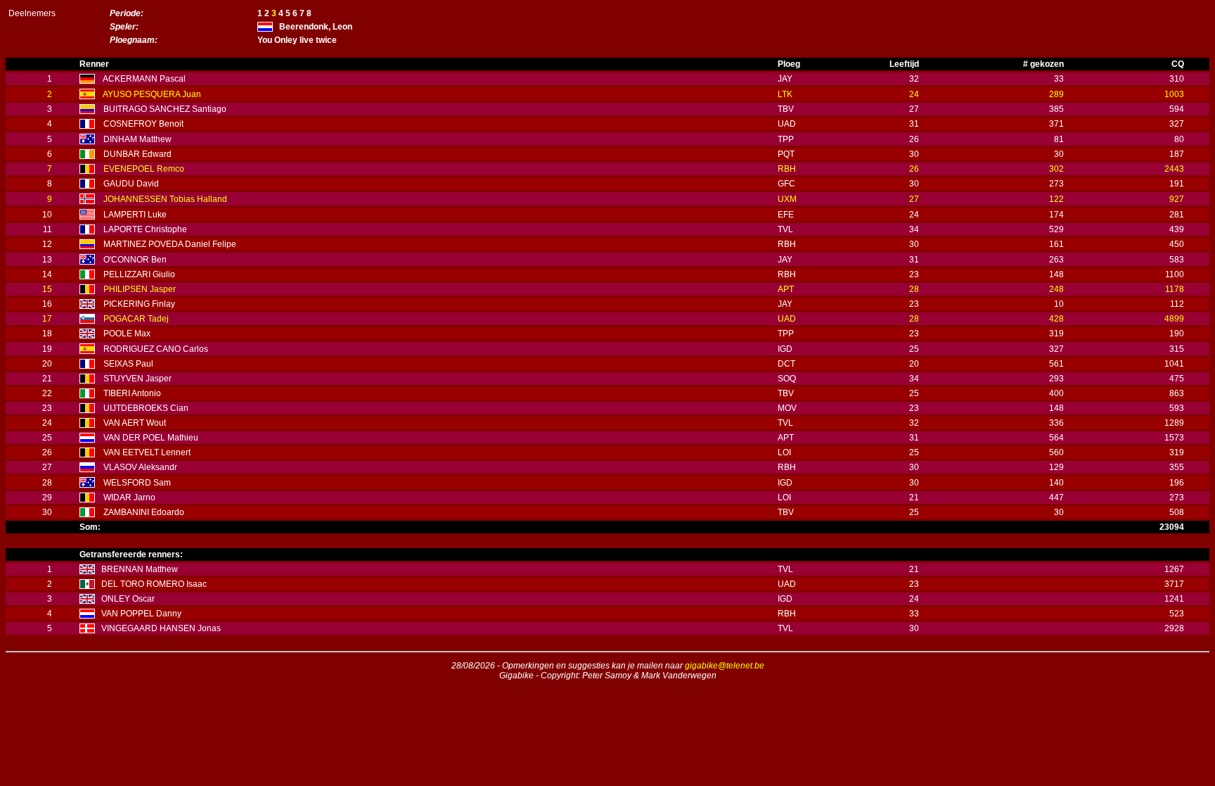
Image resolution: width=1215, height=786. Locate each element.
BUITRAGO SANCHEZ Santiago (164, 109)
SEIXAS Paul (128, 364)
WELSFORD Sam (137, 483)
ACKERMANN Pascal (144, 79)
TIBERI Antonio (132, 393)
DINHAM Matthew (137, 139)
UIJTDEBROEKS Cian (145, 408)
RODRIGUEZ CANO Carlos (155, 349)
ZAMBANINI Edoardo (143, 512)
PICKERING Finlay (139, 304)
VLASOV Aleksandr (140, 467)
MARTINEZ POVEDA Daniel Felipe (169, 244)
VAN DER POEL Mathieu (150, 438)
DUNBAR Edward (137, 154)
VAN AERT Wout (134, 423)
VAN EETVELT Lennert (147, 452)
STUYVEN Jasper (137, 379)
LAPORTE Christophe (145, 229)
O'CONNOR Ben (135, 260)
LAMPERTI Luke (135, 215)
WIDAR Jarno (129, 497)
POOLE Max (126, 333)
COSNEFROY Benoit (143, 124)
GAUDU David (131, 184)
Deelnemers (32, 13)
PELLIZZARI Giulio (139, 274)
